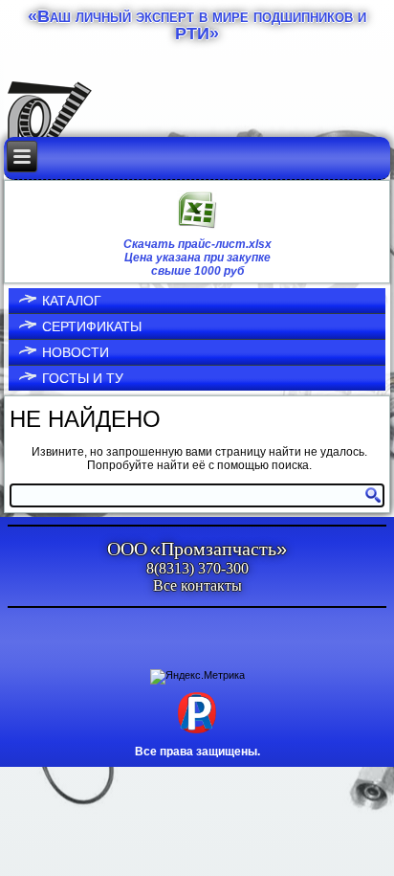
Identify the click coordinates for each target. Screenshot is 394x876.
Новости (75, 352)
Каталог (71, 300)
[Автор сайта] (197, 733)
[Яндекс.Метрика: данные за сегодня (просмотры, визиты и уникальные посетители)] (197, 677)
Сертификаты (92, 326)
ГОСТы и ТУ (82, 378)
